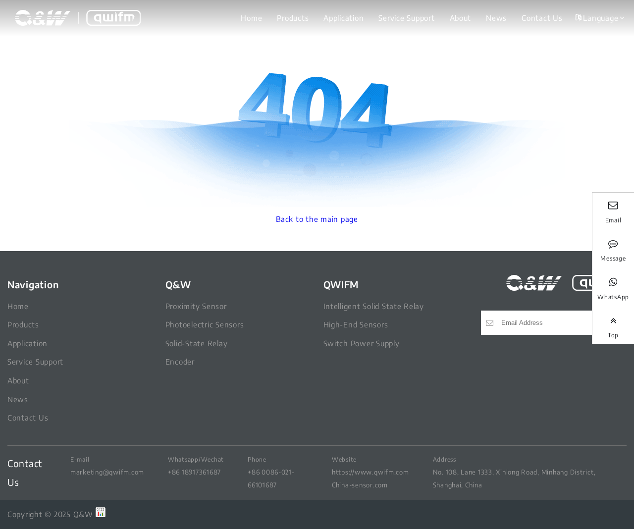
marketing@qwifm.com (107, 472)
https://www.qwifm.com (370, 472)
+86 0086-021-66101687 (271, 478)
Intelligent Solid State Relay (373, 306)
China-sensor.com (360, 484)
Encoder (180, 361)
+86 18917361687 (194, 472)
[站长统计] (101, 514)
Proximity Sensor (196, 306)
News (496, 17)
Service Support (406, 17)
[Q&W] (78, 18)
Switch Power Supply (361, 343)
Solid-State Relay (196, 343)
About (461, 17)
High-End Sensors (355, 324)
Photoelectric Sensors (204, 324)
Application (343, 17)
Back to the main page (317, 218)
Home (251, 17)
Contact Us (542, 17)
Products (293, 17)
